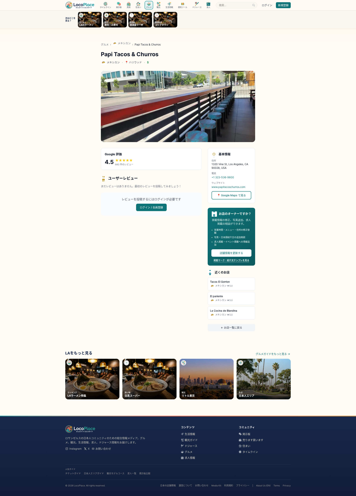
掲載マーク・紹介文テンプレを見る (231, 260)
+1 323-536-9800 (223, 177)
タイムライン (250, 451)
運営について (185, 485)
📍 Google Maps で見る (231, 195)
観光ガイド (191, 439)
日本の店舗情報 (168, 485)
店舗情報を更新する (231, 252)
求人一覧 (131, 473)
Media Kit (216, 485)
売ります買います (253, 439)
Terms (276, 485)
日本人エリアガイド (94, 473)
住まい (246, 445)
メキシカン (124, 43)
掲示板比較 (144, 473)
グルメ (105, 44)
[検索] (253, 5)
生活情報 (190, 434)
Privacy (287, 485)
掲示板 (246, 434)
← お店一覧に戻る (231, 327)
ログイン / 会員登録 (151, 207)
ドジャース (191, 445)
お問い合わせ (103, 448)
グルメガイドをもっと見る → (273, 353)
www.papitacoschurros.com (228, 186)
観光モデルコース (115, 473)
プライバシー (242, 485)
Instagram (75, 448)
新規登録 (283, 5)
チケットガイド (73, 473)
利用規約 (228, 485)
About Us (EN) (263, 485)
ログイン (267, 5)
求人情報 (190, 457)
